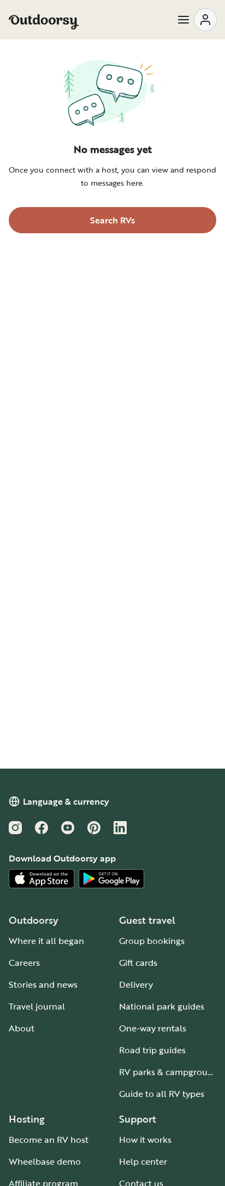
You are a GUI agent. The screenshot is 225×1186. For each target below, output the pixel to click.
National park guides (161, 1006)
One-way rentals (152, 1028)
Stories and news (43, 984)
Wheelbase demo (45, 1161)
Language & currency (66, 801)
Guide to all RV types (161, 1093)
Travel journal (37, 1006)
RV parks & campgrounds (170, 1071)
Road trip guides (152, 1050)
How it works (145, 1139)
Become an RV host (48, 1139)
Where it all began (46, 940)
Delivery (136, 984)
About (21, 1028)
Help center (143, 1161)
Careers (24, 962)
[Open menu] (196, 20)
